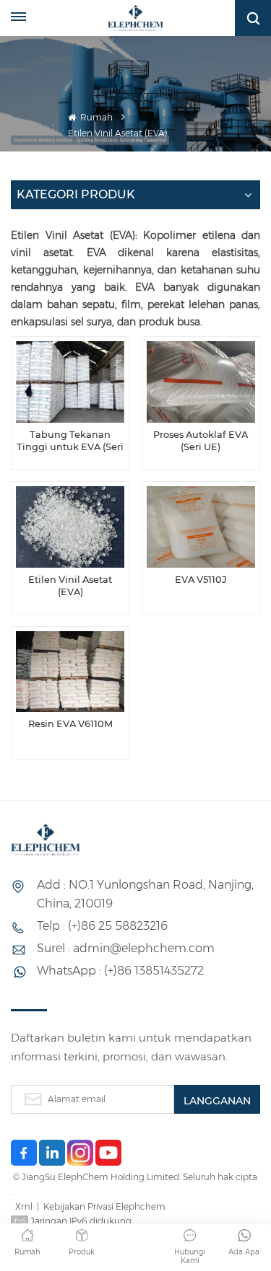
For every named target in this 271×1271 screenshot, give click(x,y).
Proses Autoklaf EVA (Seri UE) (200, 441)
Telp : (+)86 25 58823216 (102, 926)
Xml (24, 1206)
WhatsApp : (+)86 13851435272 (120, 970)
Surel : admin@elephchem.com (126, 948)
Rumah (95, 117)
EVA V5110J (201, 579)
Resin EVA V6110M (70, 723)
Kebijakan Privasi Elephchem (104, 1206)
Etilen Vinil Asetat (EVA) (70, 586)
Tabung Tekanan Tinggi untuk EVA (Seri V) (70, 441)
